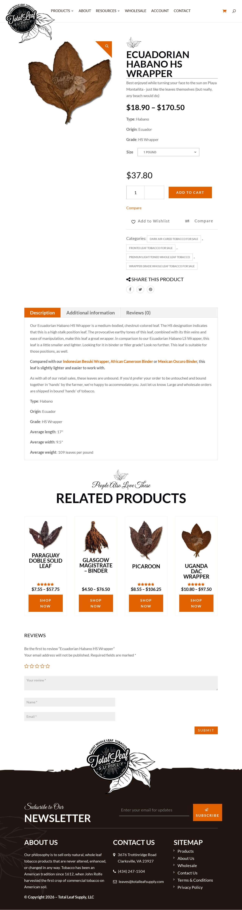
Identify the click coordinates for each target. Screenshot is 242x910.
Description (42, 312)
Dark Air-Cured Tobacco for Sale (174, 238)
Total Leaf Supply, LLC (76, 897)
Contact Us (188, 873)
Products (60, 11)
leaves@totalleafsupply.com (141, 881)
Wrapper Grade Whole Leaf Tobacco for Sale (162, 266)
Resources (106, 11)
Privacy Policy (190, 887)
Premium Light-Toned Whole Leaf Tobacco (159, 257)
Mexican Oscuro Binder (177, 361)
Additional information (90, 312)
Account (160, 11)
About (85, 11)
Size (129, 152)
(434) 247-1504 (131, 871)
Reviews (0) (138, 312)
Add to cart (190, 192)
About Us (186, 858)
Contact (182, 11)
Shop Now (45, 603)
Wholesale (135, 11)
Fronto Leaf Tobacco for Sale (151, 248)
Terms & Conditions (195, 880)
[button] (107, 46)
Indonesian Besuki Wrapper (86, 361)
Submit (206, 730)
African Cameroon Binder (132, 361)
